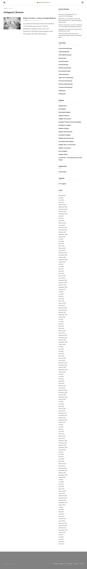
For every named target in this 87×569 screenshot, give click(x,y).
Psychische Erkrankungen (65, 81)
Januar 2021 (62, 333)
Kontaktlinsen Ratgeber (65, 125)
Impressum (62, 563)
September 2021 (63, 314)
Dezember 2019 (63, 363)
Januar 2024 (62, 250)
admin (26, 20)
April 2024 (61, 243)
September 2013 (63, 530)
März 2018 (61, 406)
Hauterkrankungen (63, 61)
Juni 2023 (61, 266)
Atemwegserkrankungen (65, 55)
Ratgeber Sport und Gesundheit (67, 144)
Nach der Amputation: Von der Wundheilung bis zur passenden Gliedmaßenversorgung (70, 25)
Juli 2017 (61, 424)
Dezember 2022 (63, 280)
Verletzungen (62, 94)
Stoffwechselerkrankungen (66, 84)
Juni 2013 (61, 537)
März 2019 (61, 383)
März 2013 (61, 544)
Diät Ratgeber (62, 109)
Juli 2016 (61, 452)
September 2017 (63, 420)
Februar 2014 (62, 518)
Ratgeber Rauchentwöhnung (66, 138)
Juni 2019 (61, 376)
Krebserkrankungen (64, 74)
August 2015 (62, 477)
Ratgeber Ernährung (64, 115)
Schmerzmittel (62, 172)
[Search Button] (82, 2)
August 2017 (62, 422)
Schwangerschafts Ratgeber (66, 141)
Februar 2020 (62, 358)
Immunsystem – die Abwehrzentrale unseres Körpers (70, 159)
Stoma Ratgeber (63, 151)
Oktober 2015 (62, 473)
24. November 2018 (34, 20)
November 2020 (63, 337)
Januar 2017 (62, 438)
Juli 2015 (61, 479)
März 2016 (61, 461)
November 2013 (63, 525)
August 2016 (62, 450)
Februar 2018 (62, 408)
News (82, 563)
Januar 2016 (62, 466)
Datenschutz (70, 563)
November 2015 (63, 470)
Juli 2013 (61, 534)
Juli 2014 (61, 507)
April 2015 (61, 486)
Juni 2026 (61, 200)
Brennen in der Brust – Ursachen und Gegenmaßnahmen (39, 18)
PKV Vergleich (62, 184)
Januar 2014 (62, 521)
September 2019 (63, 369)
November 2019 (63, 365)
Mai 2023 (61, 269)
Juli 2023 (61, 264)
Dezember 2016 (63, 441)
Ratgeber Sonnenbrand (65, 148)
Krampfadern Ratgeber (65, 135)
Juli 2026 (61, 198)
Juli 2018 (61, 402)
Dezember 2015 (63, 468)
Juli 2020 (61, 347)
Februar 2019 (62, 386)
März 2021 (61, 328)
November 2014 (63, 498)
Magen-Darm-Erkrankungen (66, 77)
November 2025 (63, 209)
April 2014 (61, 514)
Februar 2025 (62, 223)
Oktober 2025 (62, 211)
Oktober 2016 (62, 445)
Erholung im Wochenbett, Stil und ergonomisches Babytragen (67, 15)
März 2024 (61, 246)
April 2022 (61, 298)
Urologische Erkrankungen (65, 87)
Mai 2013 (61, 539)
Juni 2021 (61, 321)
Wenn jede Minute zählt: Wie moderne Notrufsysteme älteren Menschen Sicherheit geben (70, 35)
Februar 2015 (62, 491)
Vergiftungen (62, 90)
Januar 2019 (62, 388)
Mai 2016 (61, 457)
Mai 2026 (61, 202)
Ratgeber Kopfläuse (64, 128)
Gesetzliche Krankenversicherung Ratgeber (70, 122)
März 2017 (61, 434)
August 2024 (62, 237)
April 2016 (61, 459)
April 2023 (61, 271)
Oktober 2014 (62, 500)
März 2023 (61, 273)
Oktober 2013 (62, 528)
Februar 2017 (62, 436)
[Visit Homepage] (43, 2)
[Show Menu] (4, 2)
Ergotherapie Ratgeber (64, 112)
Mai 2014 (61, 512)
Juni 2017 (61, 427)
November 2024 (63, 230)
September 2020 (63, 342)
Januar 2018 (62, 411)
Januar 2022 (62, 305)
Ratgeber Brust (63, 106)
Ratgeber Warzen (63, 154)
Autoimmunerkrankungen (65, 48)
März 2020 (61, 356)
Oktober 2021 (62, 312)
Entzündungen (62, 58)
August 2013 (62, 532)
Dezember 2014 (63, 496)
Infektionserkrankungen (65, 68)
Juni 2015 (61, 482)
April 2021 (61, 326)
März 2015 (61, 489)
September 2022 (63, 287)
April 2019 (61, 381)
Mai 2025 (61, 218)
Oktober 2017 (62, 418)
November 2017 (63, 415)
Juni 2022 (61, 294)
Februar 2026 (62, 204)
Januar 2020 (62, 360)
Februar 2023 (62, 276)
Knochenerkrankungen (64, 71)
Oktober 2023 (62, 257)
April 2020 (61, 353)
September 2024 (63, 234)
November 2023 (63, 255)
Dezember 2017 (63, 413)
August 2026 (62, 195)
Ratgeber (76, 563)
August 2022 (62, 289)
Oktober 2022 (62, 285)
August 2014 (62, 505)
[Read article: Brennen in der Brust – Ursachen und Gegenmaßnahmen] (12, 23)
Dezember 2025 (63, 207)
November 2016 (63, 443)
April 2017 (61, 431)
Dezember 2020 (63, 335)
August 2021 (62, 317)
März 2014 (61, 516)
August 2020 (62, 344)
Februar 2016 (62, 463)
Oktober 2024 (62, 232)
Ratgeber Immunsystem (65, 119)
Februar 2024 (62, 248)
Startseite (6, 8)
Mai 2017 (61, 429)
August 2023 (62, 262)
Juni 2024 (61, 241)
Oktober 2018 (62, 395)
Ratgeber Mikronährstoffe (65, 132)
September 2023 (63, 259)
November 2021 (63, 310)
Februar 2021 (62, 331)
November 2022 (63, 282)
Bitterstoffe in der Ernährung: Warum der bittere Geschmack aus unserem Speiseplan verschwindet (70, 20)
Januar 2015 (62, 493)
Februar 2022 (62, 303)
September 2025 (63, 214)
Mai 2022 (61, 296)
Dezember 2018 (63, 390)
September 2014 (63, 502)
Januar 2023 (62, 278)
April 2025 (61, 221)
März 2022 (61, 301)
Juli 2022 (61, 292)
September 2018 (63, 397)
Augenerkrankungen (64, 51)
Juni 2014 (61, 509)
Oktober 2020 (62, 340)
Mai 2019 (61, 379)
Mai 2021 (61, 324)
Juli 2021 (61, 319)
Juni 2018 (61, 404)
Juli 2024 (61, 239)
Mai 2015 (61, 484)
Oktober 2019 (62, 367)
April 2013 (61, 541)
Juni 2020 (61, 349)
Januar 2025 (62, 225)
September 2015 (63, 475)
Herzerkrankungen (63, 64)
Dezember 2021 (63, 308)
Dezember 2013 (63, 523)
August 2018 (62, 399)
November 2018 (63, 392)
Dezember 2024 (63, 227)
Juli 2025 (61, 216)
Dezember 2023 (63, 253)
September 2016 (63, 447)
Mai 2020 (61, 351)
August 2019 (62, 372)
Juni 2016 (61, 454)
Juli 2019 (61, 374)
